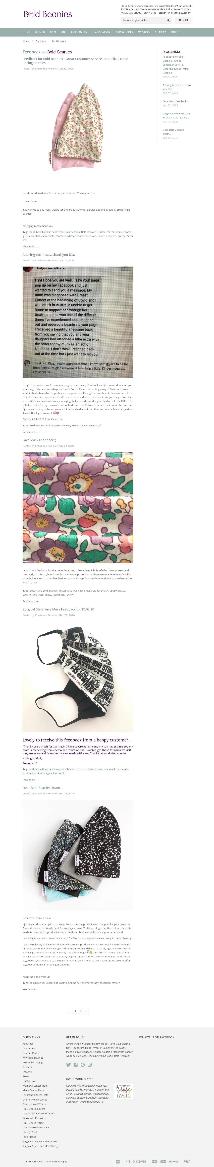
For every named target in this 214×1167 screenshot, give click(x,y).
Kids (63, 32)
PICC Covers (79, 32)
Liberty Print (30, 1132)
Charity (160, 32)
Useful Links (29, 1081)
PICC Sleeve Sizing (33, 1122)
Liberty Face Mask (33, 594)
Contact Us (29, 1048)
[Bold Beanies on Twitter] (68, 1065)
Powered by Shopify (56, 1161)
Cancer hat (34, 236)
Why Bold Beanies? (33, 1057)
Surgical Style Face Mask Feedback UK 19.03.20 (58, 609)
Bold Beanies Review (93, 232)
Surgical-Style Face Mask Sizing (40, 1146)
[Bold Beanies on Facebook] (75, 1065)
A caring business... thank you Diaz (49, 255)
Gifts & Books (124, 32)
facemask (102, 590)
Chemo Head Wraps (34, 1104)
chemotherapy (90, 982)
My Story (144, 32)
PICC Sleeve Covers (34, 1108)
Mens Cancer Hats (33, 1090)
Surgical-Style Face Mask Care (40, 1141)
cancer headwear (66, 236)
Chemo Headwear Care (36, 1127)
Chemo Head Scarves (35, 1099)
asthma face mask (49, 769)
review (70, 594)
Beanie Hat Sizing (33, 1062)
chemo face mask (105, 769)
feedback (28, 773)
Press (26, 1076)
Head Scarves (101, 32)
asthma (34, 769)
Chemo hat (74, 982)
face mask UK (88, 590)
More (174, 32)
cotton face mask (69, 590)
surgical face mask (54, 773)
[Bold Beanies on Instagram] (89, 1065)
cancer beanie (115, 232)
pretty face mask (54, 594)
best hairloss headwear (49, 232)
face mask (122, 769)
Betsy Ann (35, 590)
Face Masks (29, 1136)
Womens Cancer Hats (35, 1085)
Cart (185, 20)
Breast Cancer (80, 425)
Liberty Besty (117, 590)
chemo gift (95, 425)
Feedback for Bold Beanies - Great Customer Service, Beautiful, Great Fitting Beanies (176, 64)
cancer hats (48, 236)
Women (40, 32)
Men (53, 32)
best (32, 232)
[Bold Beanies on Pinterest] (82, 1065)
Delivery (27, 1067)
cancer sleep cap (86, 236)
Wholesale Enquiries (34, 1118)
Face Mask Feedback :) (39, 440)
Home (26, 32)
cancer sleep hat (106, 236)
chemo (90, 769)
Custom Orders (31, 1053)
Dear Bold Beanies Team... (42, 788)
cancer (81, 769)
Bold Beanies (72, 232)
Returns (27, 1071)
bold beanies (69, 769)
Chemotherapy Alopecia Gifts (39, 1113)
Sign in (162, 12)
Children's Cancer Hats (35, 1094)
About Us (28, 1043)
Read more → (31, 246)
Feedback (41, 41)
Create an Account (181, 12)
